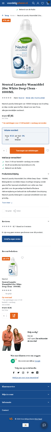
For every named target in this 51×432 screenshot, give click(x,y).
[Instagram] (23, 372)
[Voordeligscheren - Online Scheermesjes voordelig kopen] (17, 3)
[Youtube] (33, 372)
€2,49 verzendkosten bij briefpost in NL (20, 165)
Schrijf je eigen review (12, 239)
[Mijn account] (38, 3)
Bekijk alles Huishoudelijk (35, 98)
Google (37, 361)
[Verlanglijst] (42, 3)
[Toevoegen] (14, 316)
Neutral (21, 98)
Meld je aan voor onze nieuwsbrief (25, 377)
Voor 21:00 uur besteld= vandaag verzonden (22, 162)
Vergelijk (8, 211)
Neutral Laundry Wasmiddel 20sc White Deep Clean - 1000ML (11, 284)
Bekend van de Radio (13, 168)
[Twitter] (18, 372)
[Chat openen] (44, 425)
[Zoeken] (33, 3)
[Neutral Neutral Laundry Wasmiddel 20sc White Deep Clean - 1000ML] (13, 266)
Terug (6, 15)
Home (12, 15)
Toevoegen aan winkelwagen (27, 151)
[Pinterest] (28, 372)
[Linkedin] (37, 372)
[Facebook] (14, 372)
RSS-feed (38, 419)
